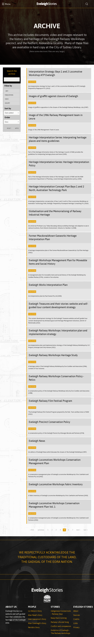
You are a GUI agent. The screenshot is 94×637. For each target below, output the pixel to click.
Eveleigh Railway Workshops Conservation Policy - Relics (56, 378)
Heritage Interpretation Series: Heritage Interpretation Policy (59, 164)
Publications (9, 95)
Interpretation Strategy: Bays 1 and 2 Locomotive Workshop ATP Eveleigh (55, 73)
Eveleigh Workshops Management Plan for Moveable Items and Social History (58, 262)
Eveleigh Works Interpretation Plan (48, 284)
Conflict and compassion (61, 626)
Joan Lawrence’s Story (37, 619)
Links (75, 623)
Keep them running (59, 618)
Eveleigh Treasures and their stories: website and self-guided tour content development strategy (58, 305)
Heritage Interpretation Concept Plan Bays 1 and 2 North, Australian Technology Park (56, 188)
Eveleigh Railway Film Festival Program (50, 400)
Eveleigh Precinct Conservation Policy (49, 422)
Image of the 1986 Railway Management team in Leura (55, 117)
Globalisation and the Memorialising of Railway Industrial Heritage (55, 213)
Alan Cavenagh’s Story (37, 623)
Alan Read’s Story (35, 615)
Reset (9, 128)
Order (7, 117)
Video (7, 99)
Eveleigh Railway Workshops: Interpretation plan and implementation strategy (58, 332)
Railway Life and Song (60, 622)
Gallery (7, 103)
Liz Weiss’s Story (35, 611)
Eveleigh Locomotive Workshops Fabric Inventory (56, 484)
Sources (76, 615)
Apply (17, 128)
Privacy (76, 627)
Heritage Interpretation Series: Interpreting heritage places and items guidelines (57, 139)
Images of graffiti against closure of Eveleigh (53, 96)
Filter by (8, 86)
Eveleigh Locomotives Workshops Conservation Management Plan (54, 461)
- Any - (7, 91)
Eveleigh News (37, 440)
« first (32, 530)
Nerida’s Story (34, 627)
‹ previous (40, 530)
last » (86, 530)
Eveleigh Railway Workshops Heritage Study (53, 355)
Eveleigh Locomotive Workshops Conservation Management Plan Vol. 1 (54, 505)
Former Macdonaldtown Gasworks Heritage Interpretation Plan (53, 237)
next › (78, 530)
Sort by (8, 108)
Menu (6, 4)
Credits (76, 619)
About (75, 611)
